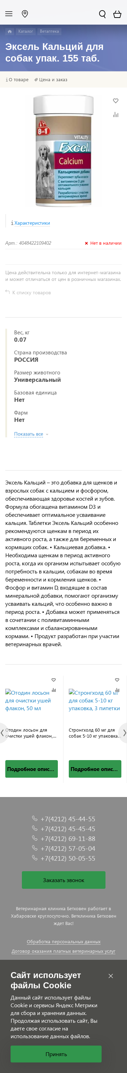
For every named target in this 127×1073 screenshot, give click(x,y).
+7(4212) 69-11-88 (67, 838)
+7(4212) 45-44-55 (67, 818)
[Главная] (9, 31)
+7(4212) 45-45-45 (67, 828)
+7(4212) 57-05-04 (67, 848)
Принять (56, 1054)
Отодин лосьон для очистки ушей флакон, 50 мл (29, 733)
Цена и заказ (53, 79)
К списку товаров (31, 292)
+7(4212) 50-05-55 (67, 858)
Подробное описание (32, 768)
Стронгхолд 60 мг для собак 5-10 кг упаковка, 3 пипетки (94, 733)
